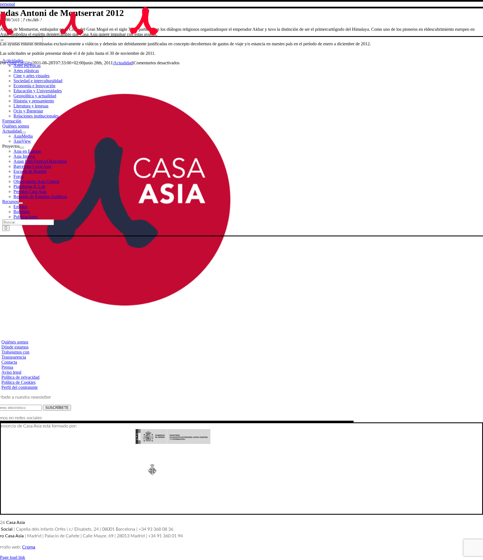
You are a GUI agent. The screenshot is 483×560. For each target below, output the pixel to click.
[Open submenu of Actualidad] (24, 132)
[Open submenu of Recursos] (20, 203)
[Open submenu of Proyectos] (22, 148)
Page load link (12, 557)
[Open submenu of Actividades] (25, 62)
